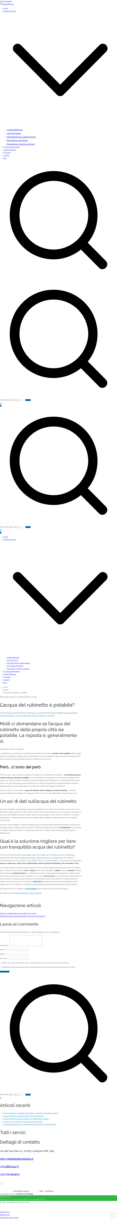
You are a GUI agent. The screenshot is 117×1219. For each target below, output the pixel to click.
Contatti (6, 155)
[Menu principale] (0, 406)
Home (5, 8)
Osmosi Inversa (14, 133)
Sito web (3, 958)
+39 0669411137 (9, 1166)
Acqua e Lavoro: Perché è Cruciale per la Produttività (22, 1122)
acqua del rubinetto (70, 713)
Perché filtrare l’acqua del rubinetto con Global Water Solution (26, 1119)
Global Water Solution (10, 713)
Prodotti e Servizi (9, 539)
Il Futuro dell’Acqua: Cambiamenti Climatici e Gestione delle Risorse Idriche (30, 1113)
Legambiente (22, 809)
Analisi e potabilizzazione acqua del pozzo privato (18, 913)
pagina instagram (35, 893)
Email (2, 954)
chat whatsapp (31, 889)
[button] (60, 126)
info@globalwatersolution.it (16, 1158)
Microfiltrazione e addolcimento (21, 137)
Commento (4, 945)
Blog (5, 158)
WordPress (49, 1191)
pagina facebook (22, 893)
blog (65, 889)
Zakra (41, 1191)
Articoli (54, 713)
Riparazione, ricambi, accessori (21, 144)
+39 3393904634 (10, 1174)
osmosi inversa (5, 716)
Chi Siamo (7, 153)
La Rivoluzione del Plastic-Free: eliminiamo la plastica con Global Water (29, 1124)
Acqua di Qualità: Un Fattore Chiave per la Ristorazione (23, 1116)
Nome (2, 950)
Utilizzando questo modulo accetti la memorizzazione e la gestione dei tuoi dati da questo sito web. (39, 967)
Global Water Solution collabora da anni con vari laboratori (40, 858)
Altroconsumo (34, 825)
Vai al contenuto (6, 1)
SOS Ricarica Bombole (17, 140)
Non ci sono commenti (33, 716)
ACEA (12, 756)
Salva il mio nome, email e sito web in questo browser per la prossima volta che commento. (35, 963)
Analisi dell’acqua (15, 130)
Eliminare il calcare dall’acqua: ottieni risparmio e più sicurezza (22, 916)
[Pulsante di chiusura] (0, 532)
